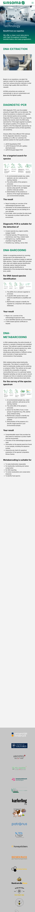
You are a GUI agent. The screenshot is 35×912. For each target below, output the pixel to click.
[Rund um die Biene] (19, 880)
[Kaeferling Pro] (19, 801)
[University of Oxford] (19, 745)
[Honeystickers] (19, 846)
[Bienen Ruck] (19, 857)
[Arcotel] (19, 756)
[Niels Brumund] (19, 835)
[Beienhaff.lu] (19, 902)
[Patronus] (19, 824)
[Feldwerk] (19, 768)
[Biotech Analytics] (19, 790)
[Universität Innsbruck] (19, 734)
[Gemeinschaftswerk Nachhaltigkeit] (19, 779)
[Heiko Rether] (19, 812)
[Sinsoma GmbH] (14, 3)
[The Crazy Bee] (19, 891)
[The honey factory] (19, 869)
